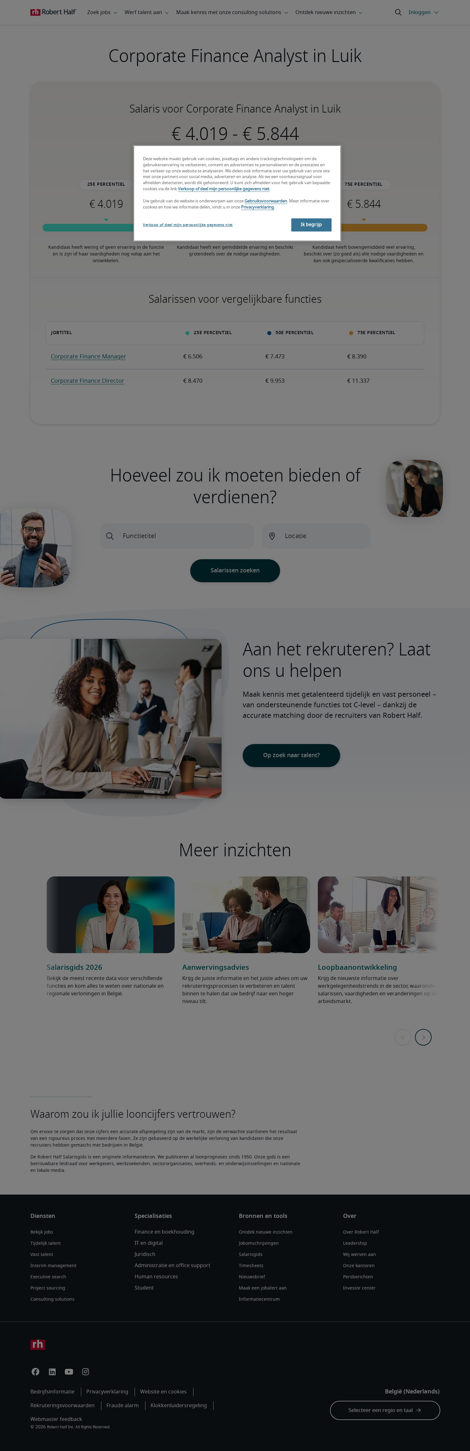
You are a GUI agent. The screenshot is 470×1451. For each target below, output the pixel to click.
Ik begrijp (311, 225)
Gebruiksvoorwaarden (266, 201)
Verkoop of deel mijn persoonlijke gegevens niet (224, 189)
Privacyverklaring (257, 207)
